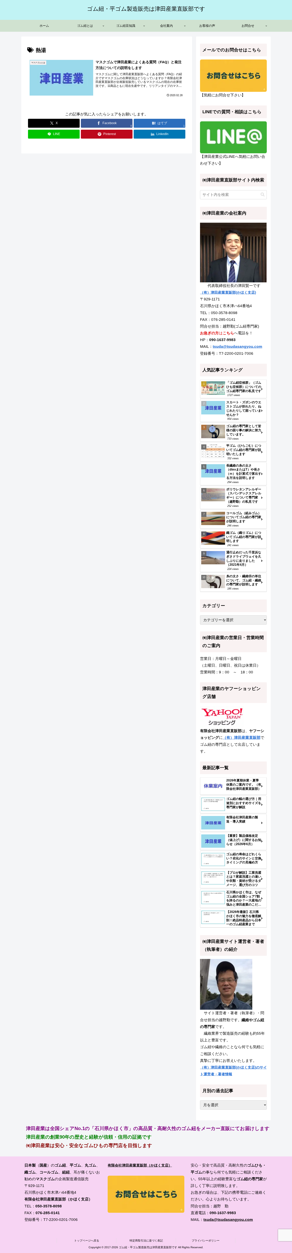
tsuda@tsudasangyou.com (237, 346)
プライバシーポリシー (205, 1240)
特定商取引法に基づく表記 (146, 1240)
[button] (262, 194)
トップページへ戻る (86, 1240)
